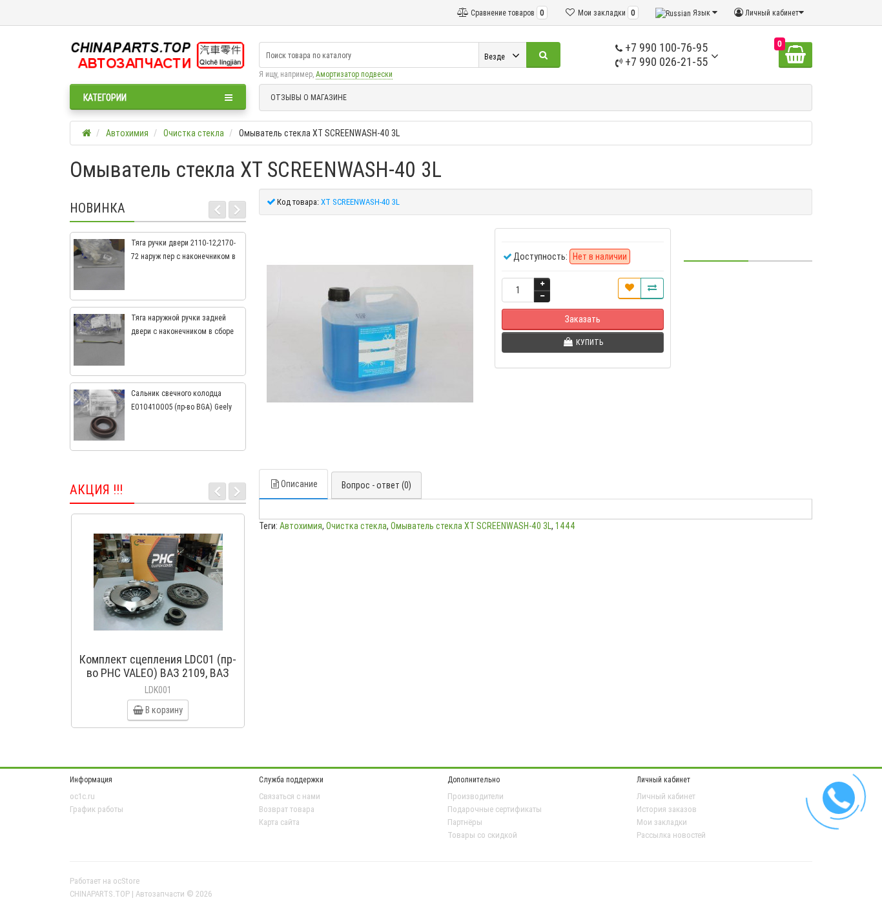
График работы (96, 809)
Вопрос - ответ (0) (376, 485)
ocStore (126, 880)
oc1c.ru (82, 796)
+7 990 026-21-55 (665, 61)
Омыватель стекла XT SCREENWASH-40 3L (471, 526)
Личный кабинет (666, 796)
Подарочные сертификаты (494, 809)
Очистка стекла (356, 526)
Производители (475, 796)
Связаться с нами (289, 796)
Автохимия (301, 526)
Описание (299, 484)
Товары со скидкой (482, 834)
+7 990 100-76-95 (665, 47)
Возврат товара (286, 809)
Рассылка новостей (671, 834)
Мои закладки (662, 822)
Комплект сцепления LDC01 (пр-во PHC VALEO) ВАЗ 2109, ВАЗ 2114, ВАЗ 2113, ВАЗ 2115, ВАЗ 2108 (157, 679)
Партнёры (464, 822)
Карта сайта (279, 822)
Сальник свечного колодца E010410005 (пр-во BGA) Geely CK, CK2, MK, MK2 (181, 406)
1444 (565, 526)
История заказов (667, 809)
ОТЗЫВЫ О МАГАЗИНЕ (309, 97)
